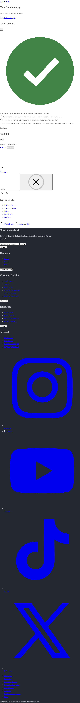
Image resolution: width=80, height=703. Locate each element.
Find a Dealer (8, 287)
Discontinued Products (11, 318)
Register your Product (11, 347)
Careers (6, 262)
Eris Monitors (8, 214)
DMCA (6, 697)
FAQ (6, 265)
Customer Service (6, 269)
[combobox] (9, 189)
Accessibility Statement (11, 682)
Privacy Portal (8, 676)
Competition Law (9, 688)
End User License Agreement (12, 694)
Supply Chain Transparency (12, 685)
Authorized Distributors (12, 290)
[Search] (2, 169)
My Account (8, 338)
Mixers (6, 211)
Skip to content (5, 1)
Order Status (8, 341)
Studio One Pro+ (9, 205)
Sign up (23, 244)
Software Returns (10, 293)
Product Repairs (9, 315)
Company (4, 247)
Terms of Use (7, 679)
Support (6, 284)
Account (3, 326)
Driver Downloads (10, 321)
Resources (4, 301)
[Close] (1, 18)
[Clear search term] (36, 182)
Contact (6, 259)
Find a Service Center (11, 296)
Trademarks (7, 691)
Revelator (7, 217)
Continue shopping (10, 18)
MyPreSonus (8, 312)
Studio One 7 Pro (10, 208)
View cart (3, 147)
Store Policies (8, 281)
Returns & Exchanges (11, 344)
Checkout (10, 147)
